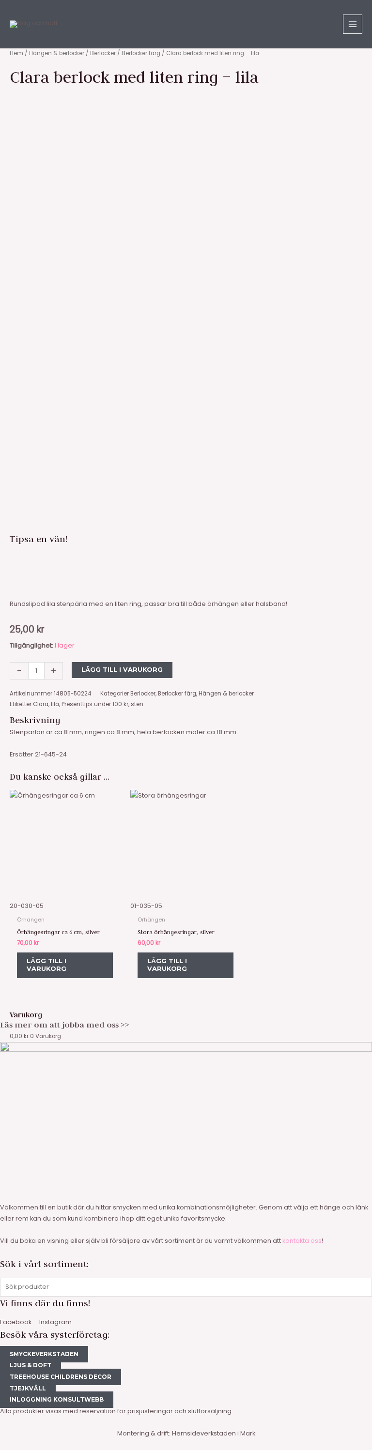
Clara (40, 704)
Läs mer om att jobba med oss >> (64, 1024)
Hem (16, 53)
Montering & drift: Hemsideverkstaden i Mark (186, 1433)
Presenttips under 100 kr (95, 704)
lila (55, 704)
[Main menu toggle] (352, 24)
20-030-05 (27, 906)
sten (137, 704)
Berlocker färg (141, 53)
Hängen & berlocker (56, 53)
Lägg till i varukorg (122, 669)
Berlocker (103, 53)
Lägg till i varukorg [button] (46, 965)
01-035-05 (146, 906)
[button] (186, 558)
